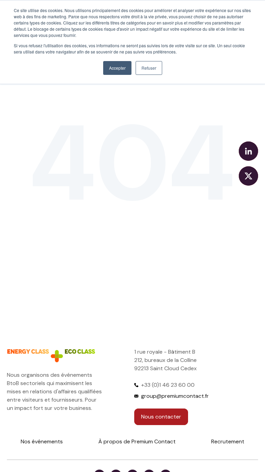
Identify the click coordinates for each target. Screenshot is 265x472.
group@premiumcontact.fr (175, 396)
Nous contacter (161, 416)
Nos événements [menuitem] (42, 441)
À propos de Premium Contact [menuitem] (137, 441)
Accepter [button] (117, 68)
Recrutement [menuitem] (227, 441)
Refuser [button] (148, 68)
